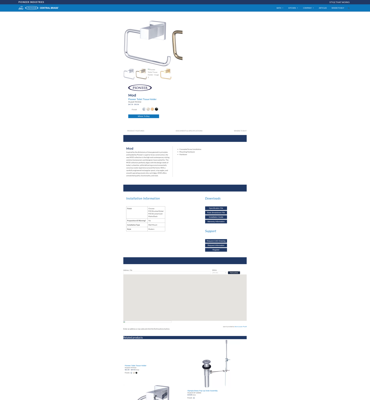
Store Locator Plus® (241, 326)
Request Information (216, 245)
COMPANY (307, 8)
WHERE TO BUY (338, 8)
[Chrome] (144, 109)
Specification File (216, 208)
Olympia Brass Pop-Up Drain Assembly (202, 391)
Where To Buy (144, 116)
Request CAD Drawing (216, 241)
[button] (349, 8)
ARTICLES (323, 8)
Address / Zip (127, 270)
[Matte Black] (156, 109)
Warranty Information (216, 221)
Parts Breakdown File (216, 213)
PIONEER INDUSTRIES (31, 2)
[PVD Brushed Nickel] (148, 109)
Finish (134, 109)
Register (216, 250)
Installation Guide (216, 217)
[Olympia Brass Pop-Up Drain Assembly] (216, 364)
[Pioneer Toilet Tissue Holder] (153, 351)
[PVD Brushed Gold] (152, 109)
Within (214, 270)
